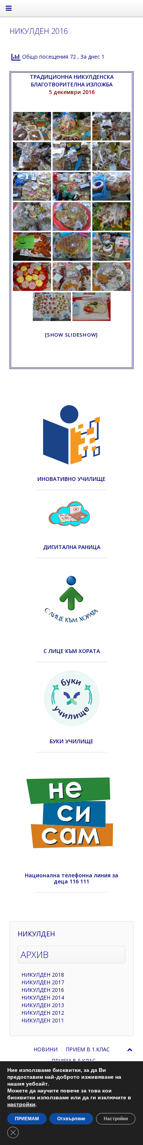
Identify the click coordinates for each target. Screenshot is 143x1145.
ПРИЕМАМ (27, 1119)
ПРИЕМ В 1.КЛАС (88, 1049)
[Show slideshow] (71, 334)
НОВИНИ (46, 1049)
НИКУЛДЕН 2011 (42, 1020)
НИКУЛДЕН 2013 (42, 1005)
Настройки (116, 1119)
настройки (21, 1104)
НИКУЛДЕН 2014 (42, 997)
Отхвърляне (71, 1119)
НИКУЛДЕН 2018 (42, 974)
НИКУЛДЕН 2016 (42, 989)
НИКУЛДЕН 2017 (42, 982)
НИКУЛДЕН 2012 (42, 1012)
